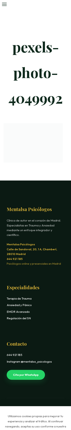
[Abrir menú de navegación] (4, 4)
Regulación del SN (19, 318)
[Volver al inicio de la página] (59, 403)
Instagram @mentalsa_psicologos (29, 361)
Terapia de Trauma (19, 298)
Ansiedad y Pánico (19, 305)
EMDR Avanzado (18, 312)
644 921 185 (14, 259)
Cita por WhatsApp (26, 375)
